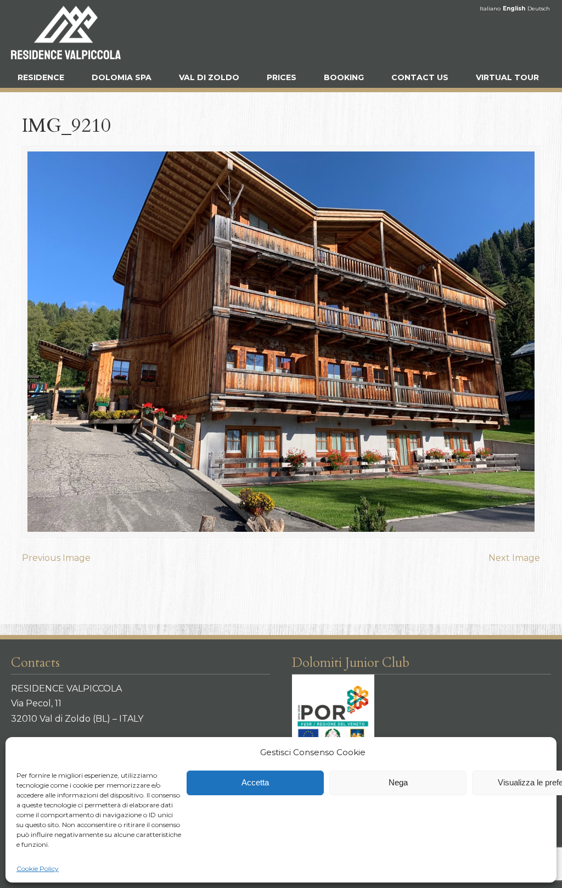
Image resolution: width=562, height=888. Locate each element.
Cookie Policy (37, 868)
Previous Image (56, 558)
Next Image (514, 558)
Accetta (255, 782)
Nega (398, 782)
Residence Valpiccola (66, 32)
